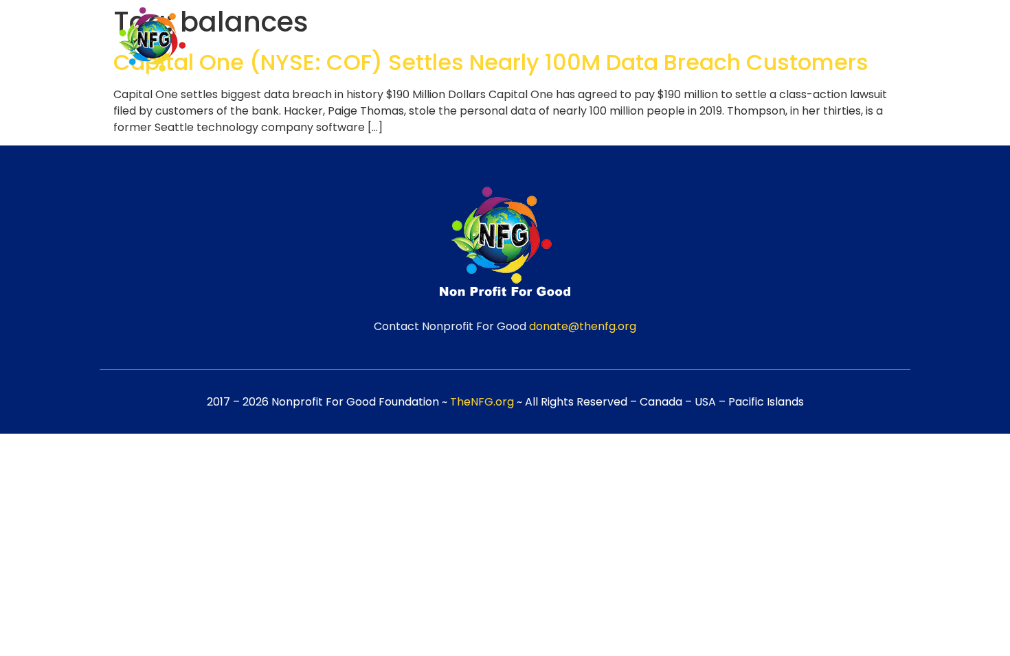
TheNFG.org (482, 402)
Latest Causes (717, 45)
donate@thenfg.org (582, 326)
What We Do (608, 45)
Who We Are (504, 45)
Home (421, 45)
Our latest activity (842, 45)
